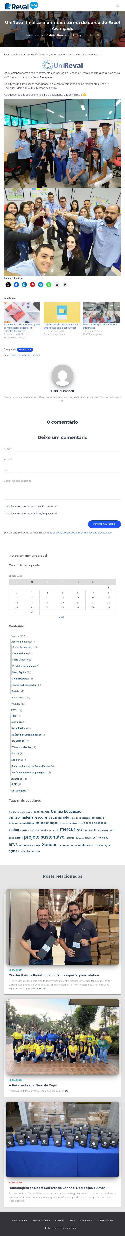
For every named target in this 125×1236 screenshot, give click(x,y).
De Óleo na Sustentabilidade (26, 734)
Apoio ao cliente (20, 641)
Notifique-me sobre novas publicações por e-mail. (32, 513)
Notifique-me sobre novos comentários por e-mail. (32, 506)
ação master (26, 812)
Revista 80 (102, 837)
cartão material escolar (28, 817)
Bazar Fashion (19, 728)
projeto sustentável (44, 837)
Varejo (90, 845)
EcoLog (15, 753)
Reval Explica (19, 672)
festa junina (34, 830)
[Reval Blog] (22, 6)
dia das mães (65, 823)
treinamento (24, 355)
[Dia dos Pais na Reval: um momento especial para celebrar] (62, 926)
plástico (19, 838)
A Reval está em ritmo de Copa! (33, 1085)
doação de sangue (95, 822)
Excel (13, 355)
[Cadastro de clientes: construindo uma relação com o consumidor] (62, 312)
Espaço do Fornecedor (23, 685)
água (107, 845)
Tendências (64, 845)
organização (103, 830)
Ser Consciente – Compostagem (28, 772)
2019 (16, 811)
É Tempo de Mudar (21, 747)
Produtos (15, 704)
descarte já (97, 817)
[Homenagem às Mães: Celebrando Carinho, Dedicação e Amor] (62, 1139)
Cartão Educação (66, 811)
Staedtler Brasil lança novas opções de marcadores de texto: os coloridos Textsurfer (22, 327)
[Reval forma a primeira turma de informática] (101, 312)
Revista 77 (80, 838)
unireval (36, 355)
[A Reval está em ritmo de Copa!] (62, 1036)
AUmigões (17, 722)
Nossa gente (25, 350)
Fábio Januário (20, 659)
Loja (57, 830)
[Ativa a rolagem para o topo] (118, 1229)
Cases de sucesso (22, 647)
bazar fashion (42, 811)
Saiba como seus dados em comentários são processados (81, 532)
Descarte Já (17, 741)
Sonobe (49, 844)
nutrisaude (90, 830)
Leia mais (40, 988)
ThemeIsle (75, 1228)
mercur (67, 829)
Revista (15, 691)
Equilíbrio (16, 760)
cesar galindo (59, 817)
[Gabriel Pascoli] (62, 375)
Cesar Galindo (20, 653)
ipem (51, 830)
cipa (72, 818)
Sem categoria (18, 790)
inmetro (44, 830)
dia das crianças (47, 823)
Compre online (105, 1220)
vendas (99, 845)
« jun (61, 617)
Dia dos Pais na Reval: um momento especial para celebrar (54, 975)
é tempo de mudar (26, 851)
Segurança (16, 779)
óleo (38, 851)
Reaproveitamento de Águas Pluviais (31, 766)
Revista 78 (90, 838)
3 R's (13, 715)
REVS (13, 710)
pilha (11, 837)
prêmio (70, 837)
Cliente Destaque (20, 678)
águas (13, 851)
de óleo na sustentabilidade (21, 823)
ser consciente (27, 845)
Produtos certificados (24, 666)
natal (80, 830)
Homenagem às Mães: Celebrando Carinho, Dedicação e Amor (57, 1188)
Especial (15, 636)
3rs (10, 812)
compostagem (83, 818)
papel (112, 830)
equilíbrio (24, 830)
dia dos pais (77, 823)
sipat (38, 845)
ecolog (14, 830)
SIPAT (14, 784)
